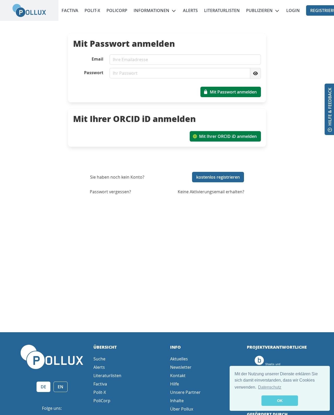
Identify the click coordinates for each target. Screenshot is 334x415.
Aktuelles (179, 359)
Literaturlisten (222, 10)
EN (60, 387)
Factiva (70, 10)
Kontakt (178, 375)
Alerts (190, 10)
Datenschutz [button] (269, 387)
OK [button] (280, 401)
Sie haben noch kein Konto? (117, 177)
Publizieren (259, 10)
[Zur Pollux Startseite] (29, 10)
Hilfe (174, 384)
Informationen (151, 10)
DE (43, 387)
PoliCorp (116, 10)
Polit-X (92, 10)
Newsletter (181, 367)
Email (97, 59)
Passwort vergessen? (110, 192)
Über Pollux (181, 409)
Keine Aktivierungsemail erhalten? (211, 192)
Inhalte (177, 401)
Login (293, 10)
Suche (99, 359)
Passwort (93, 72)
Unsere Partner (185, 392)
